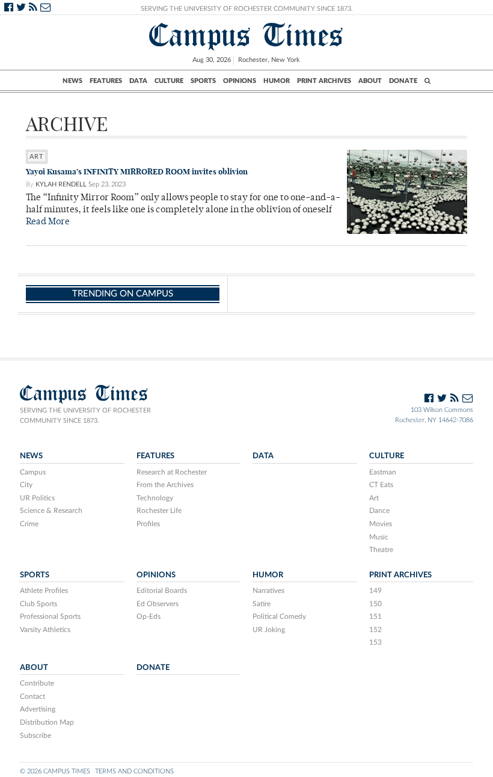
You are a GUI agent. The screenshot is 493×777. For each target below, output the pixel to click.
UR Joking (269, 629)
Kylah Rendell (61, 184)
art (36, 156)
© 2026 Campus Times (55, 771)
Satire (262, 603)
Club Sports (38, 603)
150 (375, 603)
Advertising (37, 709)
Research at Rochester (171, 472)
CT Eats (381, 484)
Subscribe (35, 735)
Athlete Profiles (44, 590)
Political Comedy (279, 616)
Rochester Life (159, 510)
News (72, 81)
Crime (29, 523)
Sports (203, 81)
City (26, 484)
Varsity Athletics (45, 629)
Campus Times (246, 35)
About (370, 81)
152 (375, 629)
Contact (32, 696)
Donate (403, 81)
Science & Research (51, 510)
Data (138, 81)
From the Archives (165, 484)
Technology (154, 498)
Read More (48, 222)
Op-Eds (148, 616)
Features (106, 81)
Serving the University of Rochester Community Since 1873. (247, 8)
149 (375, 590)
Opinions (239, 81)
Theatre (381, 549)
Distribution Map (47, 722)
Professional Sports (50, 616)
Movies (380, 523)
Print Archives (324, 81)
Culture (169, 81)
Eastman (382, 472)
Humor (276, 81)
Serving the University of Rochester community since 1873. (85, 415)
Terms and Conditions (134, 771)
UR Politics (37, 498)
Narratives (268, 590)
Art (374, 498)
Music (378, 537)
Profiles (148, 523)
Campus (33, 472)
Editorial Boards (161, 590)
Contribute (37, 683)
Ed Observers (157, 603)
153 (375, 642)
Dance (379, 510)
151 (375, 616)
